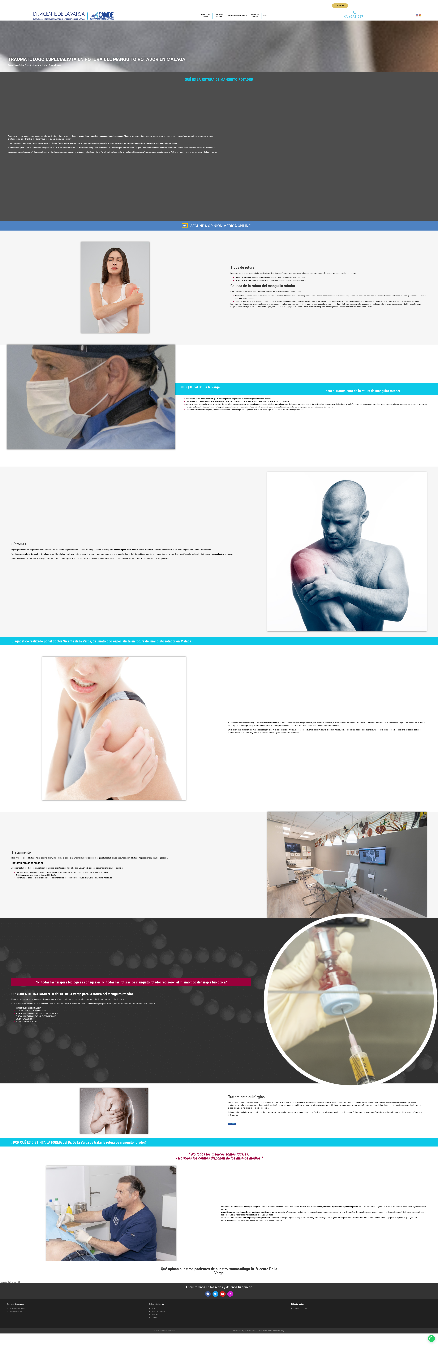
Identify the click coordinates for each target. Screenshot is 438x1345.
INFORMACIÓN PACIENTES (255, 16)
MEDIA (265, 16)
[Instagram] (230, 1294)
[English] (417, 15)
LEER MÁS (232, 1124)
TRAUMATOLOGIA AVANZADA (206, 16)
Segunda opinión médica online (220, 226)
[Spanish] (420, 15)
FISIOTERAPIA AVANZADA (220, 16)
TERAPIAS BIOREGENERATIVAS (236, 16)
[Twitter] (215, 1294)
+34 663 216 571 (354, 16)
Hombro (45, 65)
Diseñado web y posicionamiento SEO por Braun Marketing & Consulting (258, 1331)
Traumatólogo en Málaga (16, 65)
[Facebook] (208, 1294)
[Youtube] (223, 1294)
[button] (431, 1338)
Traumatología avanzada (33, 65)
